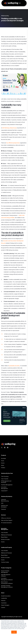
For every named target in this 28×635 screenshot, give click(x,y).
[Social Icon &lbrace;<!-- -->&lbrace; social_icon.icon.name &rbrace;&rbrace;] (2, 447)
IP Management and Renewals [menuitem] (6, 481)
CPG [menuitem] (2, 503)
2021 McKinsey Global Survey (9, 128)
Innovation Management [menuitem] (4, 487)
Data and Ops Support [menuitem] (6, 520)
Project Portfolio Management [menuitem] (5, 571)
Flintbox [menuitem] (3, 467)
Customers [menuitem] (4, 602)
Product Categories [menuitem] (6, 567)
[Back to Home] (11, 3)
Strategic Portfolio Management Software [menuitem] (7, 586)
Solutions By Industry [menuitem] (6, 496)
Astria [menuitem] (2, 465)
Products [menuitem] (3, 455)
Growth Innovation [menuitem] (5, 596)
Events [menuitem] (3, 541)
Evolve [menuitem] (2, 463)
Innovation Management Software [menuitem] (7, 579)
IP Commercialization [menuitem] (6, 522)
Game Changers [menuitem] (5, 605)
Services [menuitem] (3, 515)
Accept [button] (14, 632)
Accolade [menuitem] (3, 458)
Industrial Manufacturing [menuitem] (5, 500)
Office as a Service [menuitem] (6, 518)
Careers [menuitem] (3, 607)
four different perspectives (13, 143)
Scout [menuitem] (2, 460)
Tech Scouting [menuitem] (4, 476)
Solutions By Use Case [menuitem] (7, 473)
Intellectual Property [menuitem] (6, 547)
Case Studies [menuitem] (4, 532)
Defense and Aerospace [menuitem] (4, 506)
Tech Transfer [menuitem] (4, 478)
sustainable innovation (14, 365)
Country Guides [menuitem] (5, 562)
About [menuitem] (2, 592)
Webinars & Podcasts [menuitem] (6, 534)
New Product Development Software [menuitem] (7, 582)
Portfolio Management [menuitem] (6, 484)
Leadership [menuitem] (4, 598)
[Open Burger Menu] (19, 3)
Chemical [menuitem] (3, 509)
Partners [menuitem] (3, 600)
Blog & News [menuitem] (4, 537)
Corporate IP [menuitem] (4, 490)
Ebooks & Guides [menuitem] (5, 539)
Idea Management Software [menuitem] (5, 575)
